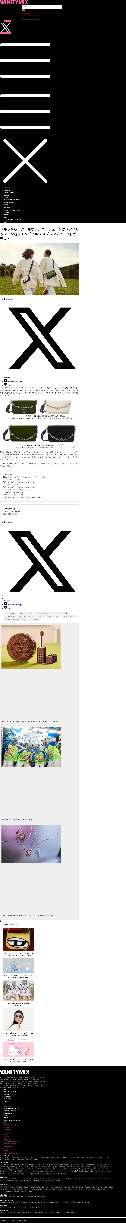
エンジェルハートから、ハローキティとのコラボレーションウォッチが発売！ (18, 1060)
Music (6, 1115)
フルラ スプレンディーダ (70, 616)
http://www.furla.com (35, 497)
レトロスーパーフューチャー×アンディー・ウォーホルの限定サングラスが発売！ (18, 1034)
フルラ (58, 616)
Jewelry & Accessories (12, 1108)
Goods (6, 1103)
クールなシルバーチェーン (42, 613)
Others (6, 1118)
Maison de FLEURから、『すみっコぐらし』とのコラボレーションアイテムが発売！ (18, 977)
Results (26, 13)
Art (5, 1089)
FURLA (13, 613)
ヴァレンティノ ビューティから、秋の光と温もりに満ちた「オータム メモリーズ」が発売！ (29, 722)
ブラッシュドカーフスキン (44, 616)
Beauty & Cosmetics (11, 1092)
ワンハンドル (34, 619)
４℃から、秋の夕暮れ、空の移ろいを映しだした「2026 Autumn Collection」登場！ (28, 916)
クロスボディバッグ (59, 613)
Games (6, 1101)
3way (6, 613)
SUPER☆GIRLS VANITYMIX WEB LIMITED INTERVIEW (18, 1004)
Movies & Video (9, 1113)
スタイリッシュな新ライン (26, 616)
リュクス (24, 619)
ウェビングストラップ (25, 613)
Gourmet (7, 1106)
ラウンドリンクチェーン (12, 619)
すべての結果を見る (30, 17)
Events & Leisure (10, 1110)
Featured (7, 1099)
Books (6, 1094)
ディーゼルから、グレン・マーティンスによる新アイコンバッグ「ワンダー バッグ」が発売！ (18, 954)
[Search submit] (23, 10)
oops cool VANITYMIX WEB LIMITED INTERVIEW (16, 819)
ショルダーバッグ (10, 616)
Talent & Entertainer (12, 1120)
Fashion (7, 1096)
